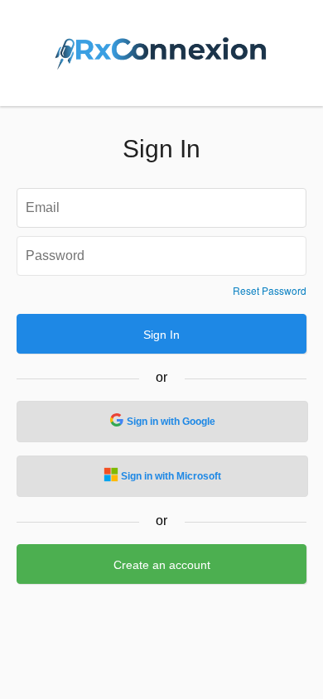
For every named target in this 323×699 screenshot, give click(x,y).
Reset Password (269, 290)
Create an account (161, 564)
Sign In (161, 334)
